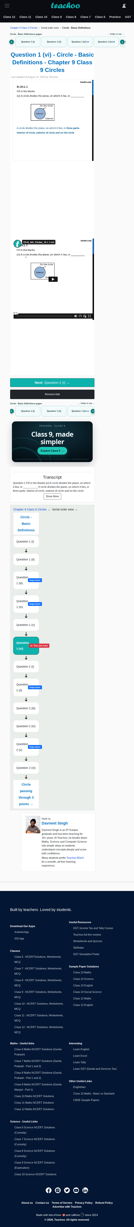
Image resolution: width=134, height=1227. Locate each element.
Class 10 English (83, 985)
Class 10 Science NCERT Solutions (35, 1174)
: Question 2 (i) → (52, 382)
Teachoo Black (75, 857)
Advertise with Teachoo (67, 1206)
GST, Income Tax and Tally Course (93, 928)
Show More (52, 496)
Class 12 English (83, 1005)
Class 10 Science (83, 979)
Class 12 (9, 17)
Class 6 (100, 17)
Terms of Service (62, 1202)
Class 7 (85, 17)
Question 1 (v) (25, 625)
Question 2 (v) (27, 747)
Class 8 (71, 17)
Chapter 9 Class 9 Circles (24, 27)
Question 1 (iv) (27, 604)
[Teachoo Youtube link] (76, 1190)
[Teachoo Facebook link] (49, 1190)
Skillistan (78, 947)
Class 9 (56, 17)
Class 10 (41, 17)
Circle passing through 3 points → (26, 794)
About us (27, 1202)
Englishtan (79, 1087)
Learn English (81, 1049)
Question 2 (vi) (25, 767)
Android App (21, 932)
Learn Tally (79, 1062)
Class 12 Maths (82, 998)
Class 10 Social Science (87, 992)
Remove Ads (52, 394)
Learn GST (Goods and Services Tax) (95, 1068)
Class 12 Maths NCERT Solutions (34, 1109)
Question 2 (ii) (27, 687)
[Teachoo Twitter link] (67, 1190)
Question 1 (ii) (25, 559)
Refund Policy (104, 1202)
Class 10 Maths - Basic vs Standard (93, 1093)
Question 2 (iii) (25, 708)
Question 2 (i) (25, 666)
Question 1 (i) (25, 541)
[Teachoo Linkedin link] (85, 1190)
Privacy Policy (84, 1202)
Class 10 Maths (82, 972)
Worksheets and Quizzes (87, 941)
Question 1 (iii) (27, 580)
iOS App (19, 938)
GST (128, 17)
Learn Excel (80, 1055)
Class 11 (25, 17)
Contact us (42, 1202)
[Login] (124, 6)
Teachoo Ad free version (87, 934)
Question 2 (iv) (25, 726)
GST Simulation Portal (86, 954)
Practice (115, 17)
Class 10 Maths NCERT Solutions (34, 1096)
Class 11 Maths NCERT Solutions (34, 1102)
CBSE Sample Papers (86, 1100)
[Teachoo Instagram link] (58, 1190)
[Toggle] (8, 5)
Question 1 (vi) (27, 645)
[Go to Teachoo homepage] (65, 5)
